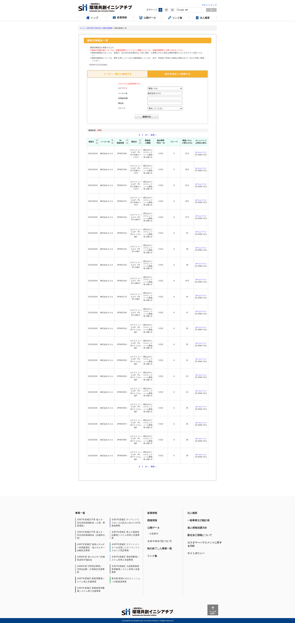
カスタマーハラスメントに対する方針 (204, 544)
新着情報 (152, 512)
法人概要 (192, 512)
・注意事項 (152, 533)
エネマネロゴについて (159, 541)
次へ (147, 135)
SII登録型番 (123, 98)
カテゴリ (122, 88)
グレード (122, 108)
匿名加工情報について (199, 535)
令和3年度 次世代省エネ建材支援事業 (99, 28)
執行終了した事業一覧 (159, 548)
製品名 (121, 103)
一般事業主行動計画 (198, 520)
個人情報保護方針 (197, 527)
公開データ (153, 527)
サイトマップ (210, 5)
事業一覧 (80, 512)
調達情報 (152, 520)
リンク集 (152, 555)
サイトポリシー (196, 553)
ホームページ (200, 152)
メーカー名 (122, 93)
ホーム (82, 28)
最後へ (153, 135)
